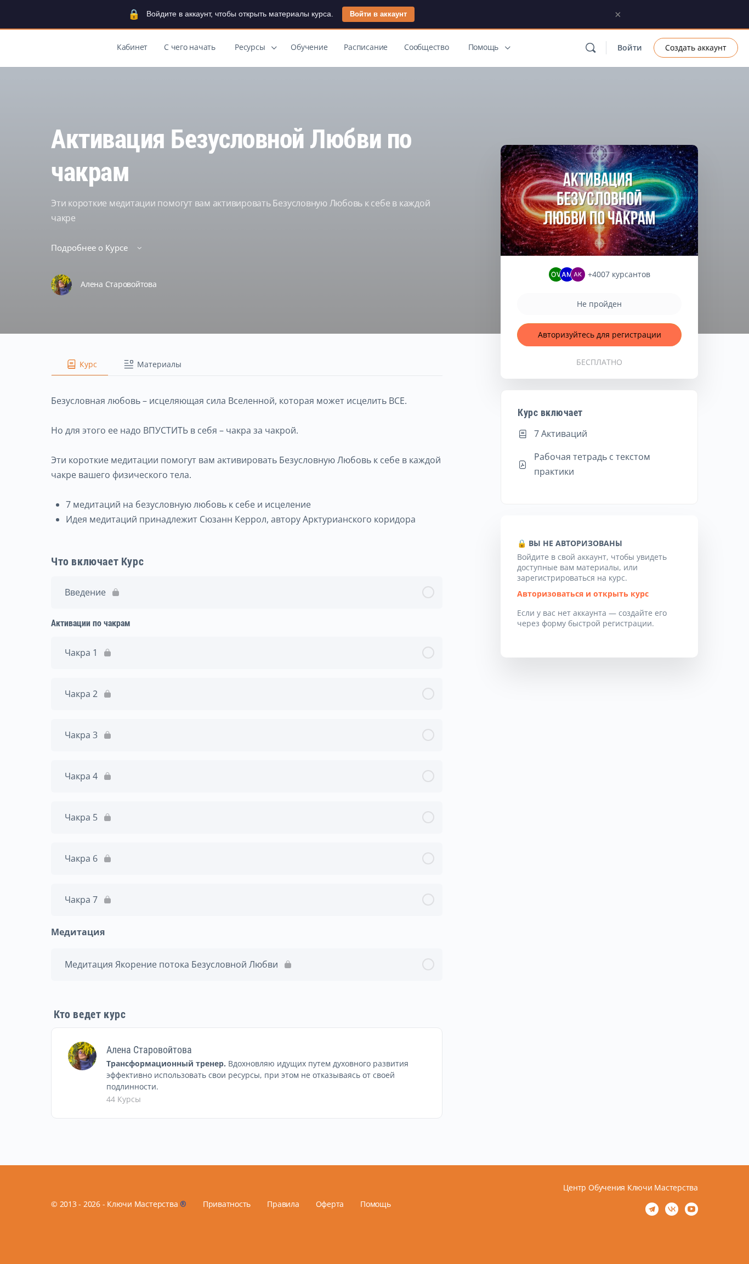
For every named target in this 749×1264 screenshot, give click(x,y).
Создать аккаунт (696, 47)
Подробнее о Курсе (90, 247)
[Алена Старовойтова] (82, 1055)
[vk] (671, 1209)
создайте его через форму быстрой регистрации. (592, 618)
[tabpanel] (246, 451)
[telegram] (652, 1209)
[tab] (80, 364)
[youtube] (691, 1209)
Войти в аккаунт (378, 14)
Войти (629, 47)
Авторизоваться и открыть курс (583, 593)
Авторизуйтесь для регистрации (599, 334)
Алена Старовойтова (149, 1049)
